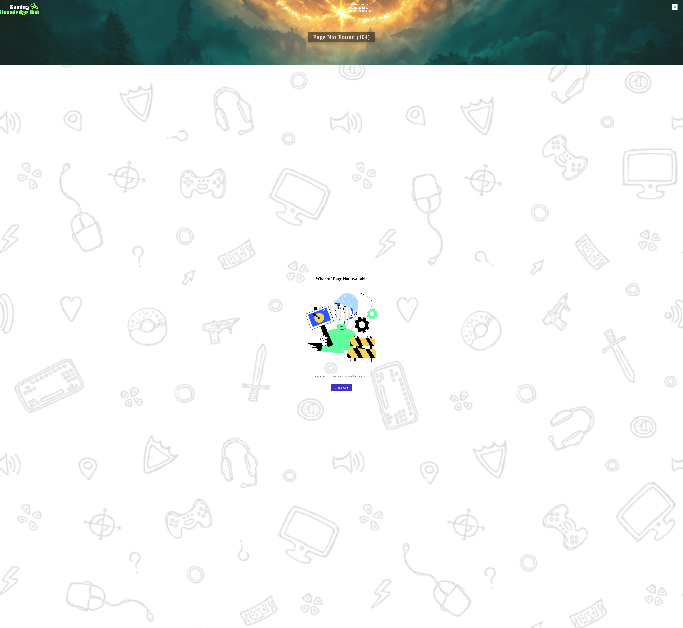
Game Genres (359, 4)
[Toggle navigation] (675, 7)
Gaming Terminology (359, 10)
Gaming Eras (359, 7)
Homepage (341, 387)
